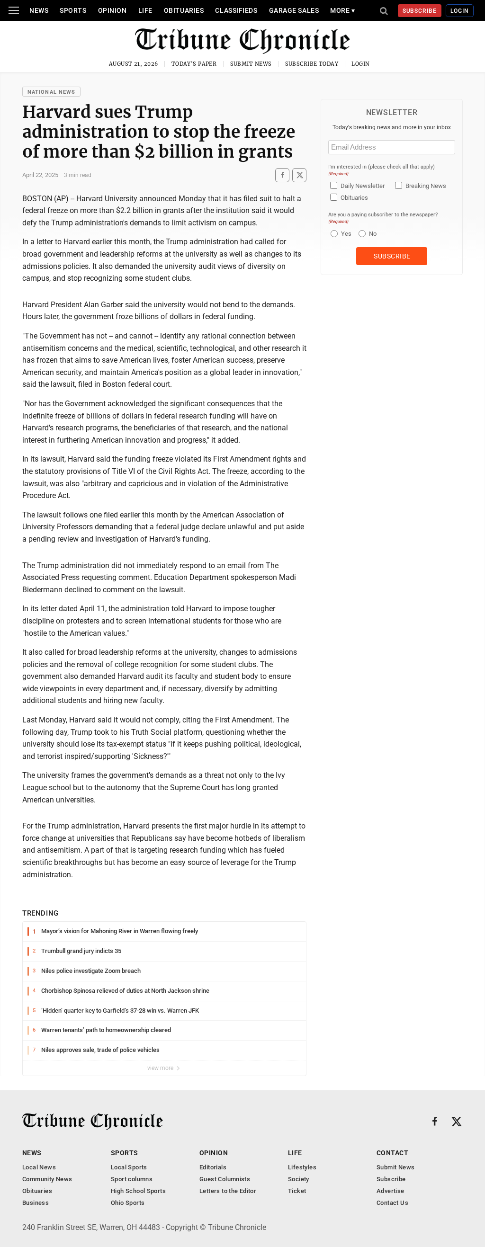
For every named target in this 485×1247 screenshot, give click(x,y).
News (38, 10)
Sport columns (132, 1179)
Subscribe (420, 11)
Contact (392, 1153)
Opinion (112, 10)
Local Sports (129, 1167)
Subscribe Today (312, 64)
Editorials (212, 1167)
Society (298, 1179)
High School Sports (138, 1190)
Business (35, 1202)
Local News (39, 1167)
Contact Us (392, 1202)
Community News (47, 1179)
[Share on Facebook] (282, 175)
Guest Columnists (224, 1179)
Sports (73, 10)
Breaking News (425, 185)
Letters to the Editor (227, 1190)
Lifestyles (302, 1167)
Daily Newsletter (363, 185)
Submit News (251, 64)
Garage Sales (294, 10)
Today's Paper (194, 64)
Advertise (390, 1190)
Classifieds (236, 10)
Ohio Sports (127, 1202)
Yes (345, 233)
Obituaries (184, 10)
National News (51, 92)
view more (161, 1068)
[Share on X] (299, 175)
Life (145, 10)
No (373, 233)
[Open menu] (14, 10)
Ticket (297, 1190)
